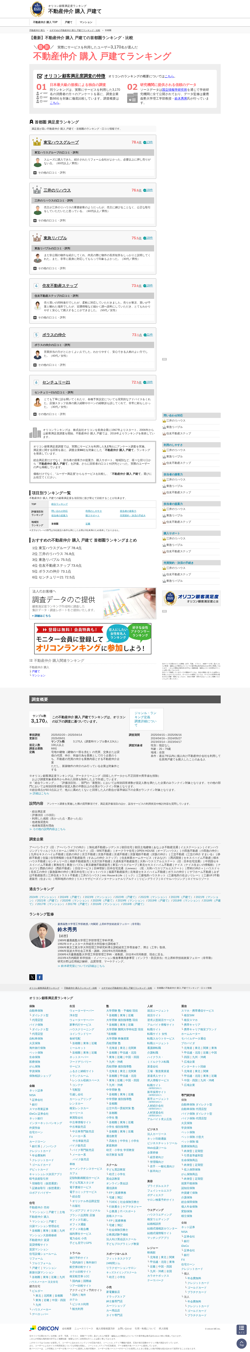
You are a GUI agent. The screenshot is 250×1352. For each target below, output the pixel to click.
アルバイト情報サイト (161, 1024)
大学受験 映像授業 (117, 1038)
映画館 (151, 1252)
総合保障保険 (189, 1201)
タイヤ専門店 (114, 1315)
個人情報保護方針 (105, 1328)
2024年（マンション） (43, 897)
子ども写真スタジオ (82, 1182)
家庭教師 (111, 1145)
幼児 (111, 1174)
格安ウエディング (158, 1219)
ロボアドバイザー (40, 1192)
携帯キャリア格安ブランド (200, 1029)
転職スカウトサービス (161, 1038)
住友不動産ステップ (60, 285)
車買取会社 (76, 1117)
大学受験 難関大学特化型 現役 (124, 1029)
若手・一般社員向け (162, 1166)
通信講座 (111, 1188)
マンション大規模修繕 (43, 1235)
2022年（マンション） (154, 897)
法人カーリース (156, 1134)
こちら (169, 76)
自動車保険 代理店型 (194, 1109)
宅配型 (76, 1089)
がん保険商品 (189, 1174)
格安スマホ (191, 1020)
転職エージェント (158, 1043)
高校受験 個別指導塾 (119, 1066)
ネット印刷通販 (156, 1138)
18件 (149, 190)
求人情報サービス (158, 1080)
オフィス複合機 (79, 1229)
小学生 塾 (112, 1117)
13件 (149, 142)
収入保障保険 (192, 1169)
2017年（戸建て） (79, 904)
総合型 (76, 1196)
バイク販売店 (78, 1145)
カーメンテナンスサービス (86, 1168)
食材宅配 (75, 1038)
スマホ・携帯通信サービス (197, 1010)
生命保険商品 (189, 1160)
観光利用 (77, 1308)
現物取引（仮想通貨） (45, 1183)
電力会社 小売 (78, 1238)
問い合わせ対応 (59, 511)
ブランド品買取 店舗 (82, 1215)
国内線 (76, 1281)
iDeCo (185, 1245)
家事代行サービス (80, 1024)
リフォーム (36, 1258)
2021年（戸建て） (48, 900)
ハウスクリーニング (82, 1029)
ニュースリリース (83, 1328)
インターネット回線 (193, 1066)
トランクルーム (79, 1075)
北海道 (113, 1047)
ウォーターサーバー (82, 1010)
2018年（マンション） (187, 900)
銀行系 (36, 1146)
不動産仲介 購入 (39, 1216)
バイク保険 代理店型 (194, 1118)
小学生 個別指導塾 (117, 1126)
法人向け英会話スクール (121, 1239)
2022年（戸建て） (182, 897)
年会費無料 (39, 1155)
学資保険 (34, 1071)
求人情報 (163, 1328)
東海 (45, 1230)
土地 (62, 1212)
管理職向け (157, 1161)
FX (31, 1136)
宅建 (111, 1197)
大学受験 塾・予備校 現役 (122, 1010)
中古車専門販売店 (83, 1131)
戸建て (36, 671)
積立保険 (186, 1216)
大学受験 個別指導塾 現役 (122, 1020)
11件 (150, 334)
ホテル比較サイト (80, 1271)
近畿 (88, 523)
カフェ (74, 1173)
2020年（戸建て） (104, 900)
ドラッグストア (115, 1296)
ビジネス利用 (80, 1304)
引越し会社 (76, 1094)
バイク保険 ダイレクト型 (196, 1113)
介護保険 (186, 1197)
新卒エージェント (158, 1100)
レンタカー (76, 1103)
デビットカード (38, 1169)
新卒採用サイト (156, 1093)
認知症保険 (188, 1188)
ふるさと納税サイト (82, 1071)
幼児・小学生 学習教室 (120, 1150)
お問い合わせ (125, 1328)
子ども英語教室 (115, 1169)
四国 (186, 1057)
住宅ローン (36, 1132)
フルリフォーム (41, 1263)
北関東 (48, 1295)
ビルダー (37, 1290)
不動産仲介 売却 (39, 1207)
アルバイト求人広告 (159, 1119)
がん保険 (34, 1066)
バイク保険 (36, 1024)
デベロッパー (40, 1314)
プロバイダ (188, 1043)
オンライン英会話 (117, 1183)
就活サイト (154, 1015)
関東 (172, 1257)
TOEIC (113, 1201)
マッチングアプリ (158, 1237)
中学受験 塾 (113, 1089)
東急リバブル (55, 238)
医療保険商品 (189, 1146)
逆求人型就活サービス (161, 1020)
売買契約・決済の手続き (133, 515)
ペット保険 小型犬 (192, 1136)
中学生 (124, 1140)
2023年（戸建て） (126, 897)
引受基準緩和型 (193, 1155)
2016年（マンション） (107, 904)
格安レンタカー (79, 1108)
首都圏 (36, 1230)
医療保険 (34, 1061)
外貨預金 (34, 1127)
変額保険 (186, 1211)
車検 (72, 1164)
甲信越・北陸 (128, 1052)
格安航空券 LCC (79, 1276)
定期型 (199, 1150)
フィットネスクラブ (118, 1258)
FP (110, 1192)
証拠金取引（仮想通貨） (47, 1188)
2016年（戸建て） (134, 904)
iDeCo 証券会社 (39, 1113)
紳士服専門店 (114, 1301)
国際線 (87, 1281)
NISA (32, 1095)
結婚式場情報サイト (159, 1233)
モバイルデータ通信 (193, 1038)
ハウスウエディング (159, 1214)
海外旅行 (91, 1262)
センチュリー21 (56, 382)
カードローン (37, 1141)
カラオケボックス (158, 1275)
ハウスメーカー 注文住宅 (43, 1281)
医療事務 (120, 1192)
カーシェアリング (80, 1099)
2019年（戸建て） (159, 900)
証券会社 (37, 1099)
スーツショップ (115, 1305)
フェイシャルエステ (159, 1190)
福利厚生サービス (80, 1233)
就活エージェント (158, 1010)
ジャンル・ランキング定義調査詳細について (145, 719)
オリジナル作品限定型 (86, 1201)
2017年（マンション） (51, 904)
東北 (38, 1295)
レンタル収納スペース (86, 1080)
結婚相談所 (154, 1223)
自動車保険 (36, 1010)
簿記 (120, 1197)
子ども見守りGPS (81, 1242)
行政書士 (114, 1206)
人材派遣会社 (155, 1114)
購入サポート (93, 515)
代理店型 (37, 1020)
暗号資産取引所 (38, 1178)
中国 (214, 1052)
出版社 (76, 1205)
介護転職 (152, 1052)
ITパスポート (128, 1211)
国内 (75, 1294)
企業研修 (152, 1152)
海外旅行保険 (37, 1047)
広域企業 (189, 1061)
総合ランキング (59, 504)
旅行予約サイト (79, 1257)
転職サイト (154, 1029)
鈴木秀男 (181, 98)
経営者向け (157, 1157)
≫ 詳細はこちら (39, 793)
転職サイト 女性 (157, 1033)
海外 (83, 1294)
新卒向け (155, 1171)
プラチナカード (197, 1292)
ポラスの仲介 (54, 335)
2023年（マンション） (99, 897)
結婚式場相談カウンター (162, 1228)
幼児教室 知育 (114, 1154)
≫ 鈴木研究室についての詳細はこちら (81, 965)
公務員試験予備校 (117, 1234)
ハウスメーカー (41, 1309)
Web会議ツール (157, 1147)
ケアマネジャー (132, 1206)
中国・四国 (59, 1300)
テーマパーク (155, 1280)
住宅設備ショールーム (43, 1253)
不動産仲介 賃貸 (39, 1240)
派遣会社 (152, 1066)
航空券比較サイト (80, 1266)
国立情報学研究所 (174, 89)
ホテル (74, 1299)
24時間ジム (113, 1263)
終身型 (188, 1150)
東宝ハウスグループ (61, 142)
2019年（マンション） (132, 900)
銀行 (35, 1104)
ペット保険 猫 (189, 1141)
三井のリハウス (57, 190)
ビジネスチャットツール (162, 1143)
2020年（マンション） (76, 900)
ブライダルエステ (158, 1185)
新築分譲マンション (41, 1272)
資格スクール (114, 1216)
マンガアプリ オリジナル (85, 1210)
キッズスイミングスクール (121, 1272)
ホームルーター (190, 1033)
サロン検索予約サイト (161, 1199)
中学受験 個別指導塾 (119, 1099)
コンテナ (77, 1085)
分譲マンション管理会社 (44, 1226)
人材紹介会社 (155, 1107)
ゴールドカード (41, 1164)
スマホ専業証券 (38, 1109)
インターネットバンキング (45, 1123)
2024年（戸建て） (71, 897)
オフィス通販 (78, 1224)
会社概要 (66, 1328)
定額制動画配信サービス (85, 1177)
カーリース (76, 1112)
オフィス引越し (79, 1219)
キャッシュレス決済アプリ (45, 1174)
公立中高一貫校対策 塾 (120, 1108)
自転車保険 (36, 1038)
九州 (62, 1230)
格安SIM (189, 1015)
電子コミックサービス (83, 1191)
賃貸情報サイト (38, 1244)
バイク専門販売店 (83, 1150)
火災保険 (34, 1043)
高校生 (113, 1140)
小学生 (135, 1140)
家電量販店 (113, 1291)
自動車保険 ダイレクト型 (196, 1104)
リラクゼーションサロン (121, 1267)
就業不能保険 (189, 1183)
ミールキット (78, 1047)
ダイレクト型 (40, 1015)
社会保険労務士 (129, 1201)
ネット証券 (36, 1090)
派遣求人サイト (156, 1075)
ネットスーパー (79, 1057)
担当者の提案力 (59, 515)
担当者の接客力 (128, 511)
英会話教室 (113, 1178)
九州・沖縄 (116, 1061)
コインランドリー (80, 1033)
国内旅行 (77, 1262)
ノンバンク (50, 1146)
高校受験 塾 (113, 1043)
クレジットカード (40, 1150)
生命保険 (34, 1057)
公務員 (113, 1211)
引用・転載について (145, 1328)
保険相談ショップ (40, 1075)
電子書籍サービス (80, 1187)
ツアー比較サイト (80, 1285)
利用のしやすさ (94, 511)
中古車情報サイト (80, 1122)
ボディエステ (155, 1195)
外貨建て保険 (189, 1192)
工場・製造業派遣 (158, 1071)
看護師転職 (154, 1047)
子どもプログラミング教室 (122, 1243)
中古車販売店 (78, 1126)
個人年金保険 (189, 1206)
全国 (169, 1271)
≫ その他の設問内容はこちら (47, 829)
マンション (39, 675)
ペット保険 (36, 1052)
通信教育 (111, 1136)
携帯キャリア (192, 1024)
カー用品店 (113, 1310)
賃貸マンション (38, 1249)
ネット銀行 (36, 1118)
